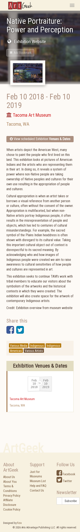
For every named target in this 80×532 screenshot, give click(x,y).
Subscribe (71, 501)
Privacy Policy (11, 496)
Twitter (67, 481)
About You (10, 482)
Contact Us (37, 490)
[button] (20, 52)
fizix (19, 523)
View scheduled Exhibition (41, 139)
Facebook (68, 474)
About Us (9, 477)
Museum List (38, 481)
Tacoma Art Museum (22, 399)
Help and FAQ (38, 486)
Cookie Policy (11, 509)
